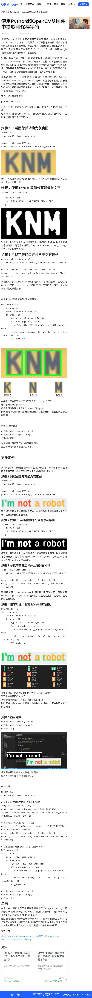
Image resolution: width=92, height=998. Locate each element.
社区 (63, 4)
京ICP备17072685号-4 (42, 994)
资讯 (49, 4)
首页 (20, 4)
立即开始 (83, 4)
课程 (39, 4)
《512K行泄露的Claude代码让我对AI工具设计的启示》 (17, 956)
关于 (70, 4)
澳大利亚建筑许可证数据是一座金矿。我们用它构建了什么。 (51, 956)
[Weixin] (18, 994)
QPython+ (9, 4)
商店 (56, 4)
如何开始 (29, 4)
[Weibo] (12, 994)
